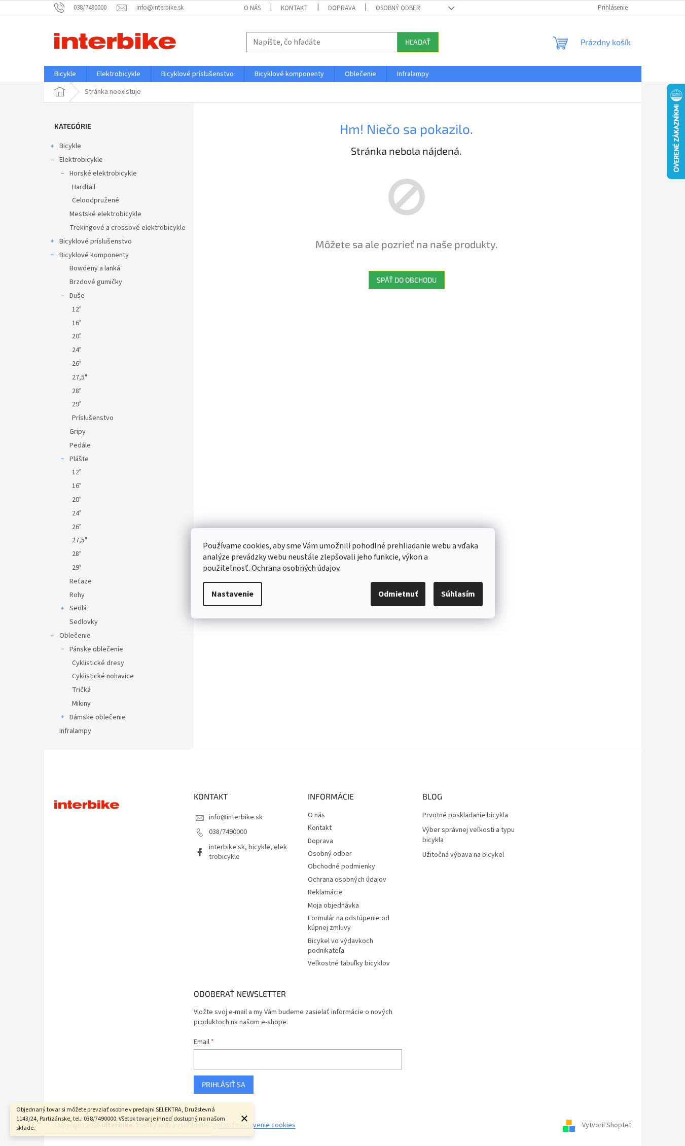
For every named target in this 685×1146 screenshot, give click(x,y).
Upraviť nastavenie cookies (254, 1125)
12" (77, 309)
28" (77, 391)
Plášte (79, 459)
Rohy (77, 595)
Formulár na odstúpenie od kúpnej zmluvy (348, 923)
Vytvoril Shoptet (606, 1125)
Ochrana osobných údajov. (296, 568)
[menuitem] (65, 74)
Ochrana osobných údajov (347, 880)
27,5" (79, 377)
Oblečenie (75, 636)
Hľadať (417, 42)
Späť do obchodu (407, 279)
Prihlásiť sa (223, 1084)
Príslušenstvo (93, 418)
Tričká (81, 690)
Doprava (341, 8)
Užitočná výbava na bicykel (463, 855)
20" (77, 336)
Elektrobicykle (81, 160)
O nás (252, 8)
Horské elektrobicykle (103, 173)
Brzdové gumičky (95, 282)
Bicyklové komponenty (94, 255)
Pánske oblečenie (96, 649)
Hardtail (83, 187)
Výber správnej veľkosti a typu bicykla (468, 835)
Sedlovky (83, 622)
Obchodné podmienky (341, 866)
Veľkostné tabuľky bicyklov (349, 963)
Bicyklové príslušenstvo (95, 241)
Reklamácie (325, 892)
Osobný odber (398, 8)
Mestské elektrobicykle (105, 214)
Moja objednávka (333, 905)
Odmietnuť (398, 594)
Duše (77, 296)
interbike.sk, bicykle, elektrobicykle (248, 852)
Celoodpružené (95, 200)
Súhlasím (458, 594)
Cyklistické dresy (98, 663)
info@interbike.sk (236, 817)
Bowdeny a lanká (94, 268)
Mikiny (81, 704)
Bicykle (70, 146)
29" (77, 404)
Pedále (80, 445)
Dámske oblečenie (97, 717)
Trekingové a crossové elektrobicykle (127, 228)
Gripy (77, 432)
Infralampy (75, 731)
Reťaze (80, 581)
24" (77, 350)
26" (77, 364)
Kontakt (294, 8)
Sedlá (78, 608)
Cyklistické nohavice (103, 676)
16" (77, 323)
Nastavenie (232, 594)
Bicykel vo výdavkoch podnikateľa (340, 946)
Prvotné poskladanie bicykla (465, 815)
